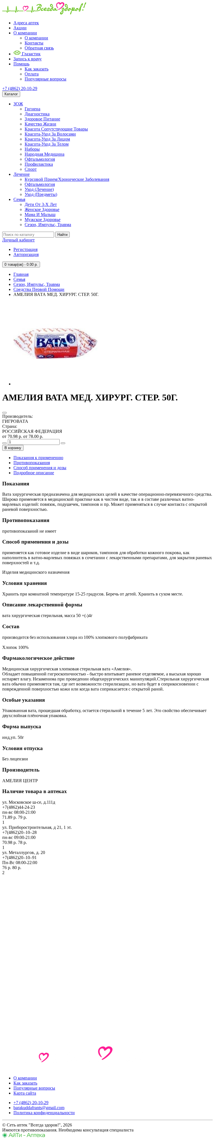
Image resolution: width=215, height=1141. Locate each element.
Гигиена (32, 108)
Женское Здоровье (42, 209)
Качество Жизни (40, 124)
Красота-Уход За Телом (47, 144)
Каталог (11, 94)
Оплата (32, 74)
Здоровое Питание (42, 119)
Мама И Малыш (40, 214)
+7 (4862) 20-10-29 (19, 88)
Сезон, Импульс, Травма (48, 224)
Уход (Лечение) (39, 189)
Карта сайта (24, 1093)
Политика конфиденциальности (44, 1112)
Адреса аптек (26, 22)
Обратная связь (39, 48)
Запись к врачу (27, 58)
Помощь (21, 63)
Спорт (31, 169)
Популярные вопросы (45, 79)
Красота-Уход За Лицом (47, 139)
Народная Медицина (44, 154)
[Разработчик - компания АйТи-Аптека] (23, 1136)
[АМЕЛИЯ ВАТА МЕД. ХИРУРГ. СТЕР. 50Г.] (55, 383)
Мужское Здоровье (42, 219)
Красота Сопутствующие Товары (56, 129)
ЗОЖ (18, 103)
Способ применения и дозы (39, 467)
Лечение (21, 174)
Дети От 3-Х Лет (41, 204)
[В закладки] (4, 413)
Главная (21, 274)
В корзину (12, 448)
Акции (20, 27)
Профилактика (39, 164)
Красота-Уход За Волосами (50, 134)
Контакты (34, 43)
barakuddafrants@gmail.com (38, 1107)
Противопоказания (31, 462)
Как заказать (36, 69)
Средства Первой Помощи (38, 289)
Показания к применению (38, 457)
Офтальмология (40, 159)
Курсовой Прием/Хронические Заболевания (67, 179)
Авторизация (26, 254)
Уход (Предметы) (41, 194)
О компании (25, 32)
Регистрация (25, 249)
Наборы (32, 149)
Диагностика (37, 114)
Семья (19, 199)
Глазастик (31, 53)
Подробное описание (33, 472)
